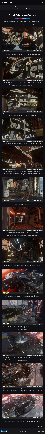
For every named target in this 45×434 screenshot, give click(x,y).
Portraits (28, 8)
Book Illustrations (19, 8)
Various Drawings (18, 6)
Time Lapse (27, 6)
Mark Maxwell (7, 2)
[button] (40, 426)
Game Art (8, 6)
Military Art (36, 6)
